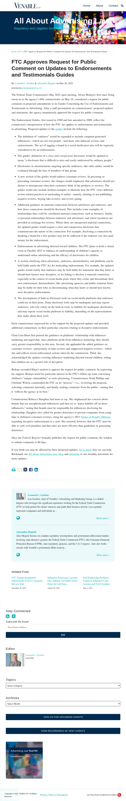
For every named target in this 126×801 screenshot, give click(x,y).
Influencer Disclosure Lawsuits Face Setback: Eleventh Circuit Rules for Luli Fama (62, 581)
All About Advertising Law (62, 20)
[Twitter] (14, 616)
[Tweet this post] (25, 470)
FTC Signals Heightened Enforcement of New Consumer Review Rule (27, 581)
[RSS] (7, 616)
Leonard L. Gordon (24, 83)
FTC (20, 51)
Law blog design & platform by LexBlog (102, 794)
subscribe (74, 454)
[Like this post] (31, 470)
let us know (85, 449)
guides (59, 129)
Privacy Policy (47, 795)
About (99, 5)
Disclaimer (62, 795)
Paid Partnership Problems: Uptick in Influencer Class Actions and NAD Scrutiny (96, 581)
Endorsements (30, 88)
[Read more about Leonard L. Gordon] (18, 518)
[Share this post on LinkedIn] (36, 470)
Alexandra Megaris (46, 83)
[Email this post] (20, 470)
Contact (113, 5)
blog (46, 454)
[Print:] (14, 469)
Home (86, 5)
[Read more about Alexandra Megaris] (18, 555)
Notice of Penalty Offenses (96, 417)
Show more (102, 518)
